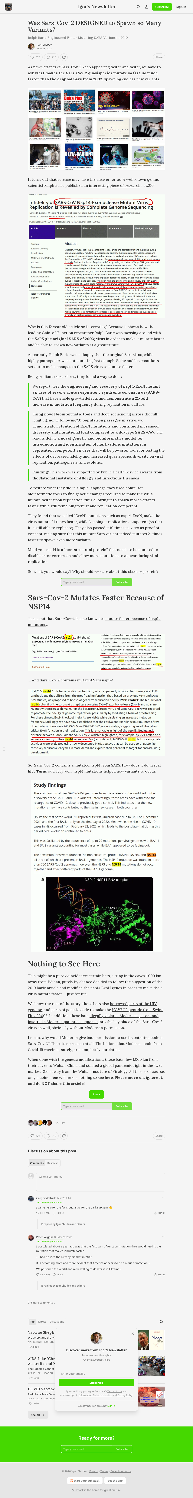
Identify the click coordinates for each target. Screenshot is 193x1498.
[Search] (138, 7)
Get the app (115, 1480)
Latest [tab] (42, 1321)
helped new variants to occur (129, 771)
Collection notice (120, 1471)
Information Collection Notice (95, 1395)
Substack (77, 1490)
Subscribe (162, 7)
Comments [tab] (37, 1163)
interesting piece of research (114, 185)
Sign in (181, 7)
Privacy (93, 1471)
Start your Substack (87, 1480)
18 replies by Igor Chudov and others (63, 1224)
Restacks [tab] (52, 1163)
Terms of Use (114, 1391)
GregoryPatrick (46, 1198)
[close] (133, 1334)
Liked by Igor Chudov (51, 1202)
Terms (104, 1471)
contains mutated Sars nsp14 (86, 680)
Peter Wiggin (44, 1237)
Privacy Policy (124, 1395)
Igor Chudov (44, 44)
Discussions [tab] (57, 1321)
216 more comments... (41, 1302)
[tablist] (44, 1163)
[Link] (23, 602)
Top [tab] (32, 1321)
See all (35, 1415)
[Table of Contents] (4, 749)
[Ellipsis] (163, 1198)
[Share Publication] (146, 7)
